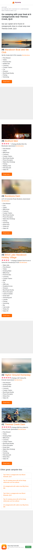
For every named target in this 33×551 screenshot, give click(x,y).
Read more (6, 81)
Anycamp (4, 7)
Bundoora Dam (12, 196)
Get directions (26, 55)
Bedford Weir (11, 141)
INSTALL (28, 547)
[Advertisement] (16, 103)
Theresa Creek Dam (15, 424)
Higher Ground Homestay (18, 375)
